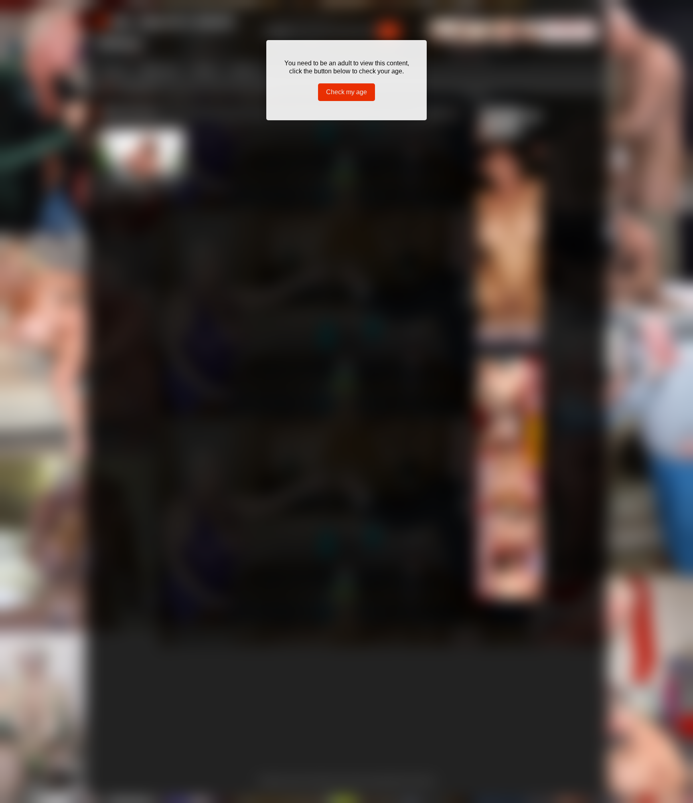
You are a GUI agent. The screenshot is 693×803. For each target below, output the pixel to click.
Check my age (346, 92)
